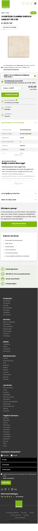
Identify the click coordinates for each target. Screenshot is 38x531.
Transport (6, 333)
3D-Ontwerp (7, 324)
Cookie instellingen (20, 517)
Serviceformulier (8, 360)
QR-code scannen (8, 397)
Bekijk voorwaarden (8, 478)
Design (5, 346)
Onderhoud (6, 351)
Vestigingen (6, 394)
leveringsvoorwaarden (11, 69)
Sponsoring (6, 404)
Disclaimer (24, 512)
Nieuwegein (7, 436)
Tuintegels (6, 310)
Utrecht (5, 422)
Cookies (32, 512)
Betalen (5, 367)
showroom (12, 169)
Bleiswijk (6, 418)
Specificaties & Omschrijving (12, 123)
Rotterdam (6, 420)
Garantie (5, 377)
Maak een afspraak (9, 322)
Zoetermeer (6, 427)
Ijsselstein (6, 439)
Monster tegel (7, 329)
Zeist (4, 443)
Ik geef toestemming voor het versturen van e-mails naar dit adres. (19, 476)
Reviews (6, 379)
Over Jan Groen (8, 387)
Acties (5, 390)
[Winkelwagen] (31, 3)
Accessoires (7, 315)
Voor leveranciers (8, 406)
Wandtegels (6, 301)
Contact (5, 358)
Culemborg (6, 434)
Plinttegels (6, 312)
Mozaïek (5, 305)
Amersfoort (6, 429)
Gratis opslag (7, 331)
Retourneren (7, 374)
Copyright (26, 515)
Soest (5, 446)
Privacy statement (16, 515)
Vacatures (6, 411)
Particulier (6, 455)
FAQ (4, 363)
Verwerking (6, 336)
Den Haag (6, 425)
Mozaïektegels (7, 308)
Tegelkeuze (6, 344)
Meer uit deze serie (8, 200)
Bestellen (6, 365)
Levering (6, 372)
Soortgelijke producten (10, 193)
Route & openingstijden (10, 401)
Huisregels (6, 399)
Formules (6, 392)
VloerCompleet (7, 326)
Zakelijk (5, 408)
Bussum (5, 441)
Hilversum (6, 432)
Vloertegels (6, 303)
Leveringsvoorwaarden (12, 512)
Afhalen (5, 370)
